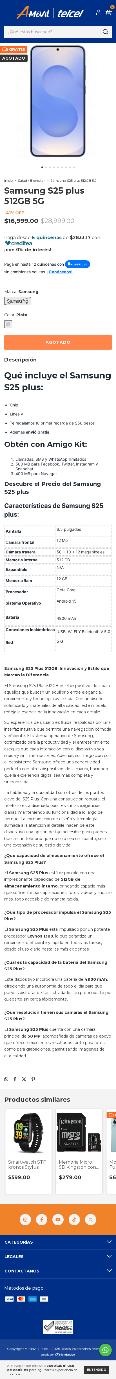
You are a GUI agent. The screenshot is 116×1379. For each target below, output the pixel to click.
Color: (15, 314)
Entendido (96, 1370)
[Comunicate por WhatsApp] (105, 1350)
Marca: (21, 291)
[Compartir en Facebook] (15, 1079)
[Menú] (8, 12)
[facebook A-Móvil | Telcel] (41, 1219)
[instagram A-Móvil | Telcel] (25, 1219)
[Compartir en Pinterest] (33, 1079)
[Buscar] (105, 32)
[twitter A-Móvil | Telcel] (90, 1219)
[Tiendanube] (58, 1355)
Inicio (8, 180)
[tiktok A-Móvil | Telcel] (74, 1219)
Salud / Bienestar (31, 180)
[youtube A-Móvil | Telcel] (58, 1219)
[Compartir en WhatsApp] (6, 1079)
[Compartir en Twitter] (24, 1079)
